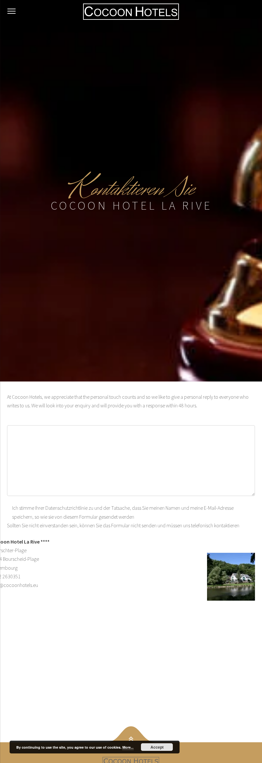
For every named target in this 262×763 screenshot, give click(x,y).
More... (128, 747)
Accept (157, 747)
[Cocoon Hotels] (131, 11)
